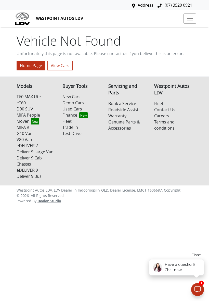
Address (145, 5)
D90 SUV (25, 109)
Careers (161, 116)
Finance (69, 115)
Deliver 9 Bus (29, 176)
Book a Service (122, 103)
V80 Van (24, 139)
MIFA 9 (23, 127)
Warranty (117, 116)
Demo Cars (73, 103)
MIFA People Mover (28, 118)
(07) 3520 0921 (178, 5)
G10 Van (25, 133)
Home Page (31, 65)
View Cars (60, 65)
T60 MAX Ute (29, 96)
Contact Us (164, 109)
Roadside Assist (123, 109)
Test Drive (72, 133)
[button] (190, 19)
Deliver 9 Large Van (35, 152)
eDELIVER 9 (27, 170)
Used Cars (72, 109)
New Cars (71, 96)
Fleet (67, 121)
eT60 (21, 103)
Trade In (70, 127)
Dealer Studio (49, 200)
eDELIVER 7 (27, 145)
